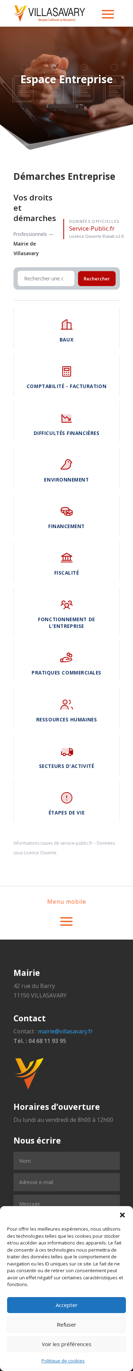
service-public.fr (76, 843)
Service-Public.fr (92, 228)
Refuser (66, 1324)
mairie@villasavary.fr (65, 1031)
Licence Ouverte (40, 853)
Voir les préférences (67, 1344)
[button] (122, 1215)
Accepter (67, 1304)
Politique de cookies (63, 1360)
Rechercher (97, 278)
